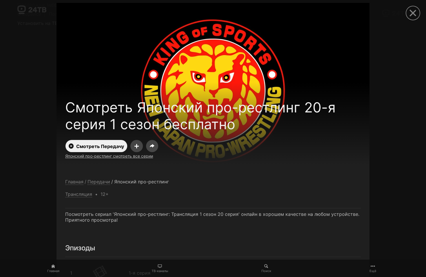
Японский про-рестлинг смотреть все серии (109, 156)
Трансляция (78, 194)
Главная (53, 271)
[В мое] (136, 146)
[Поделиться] (152, 146)
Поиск (266, 271)
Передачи (99, 182)
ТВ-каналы (160, 271)
